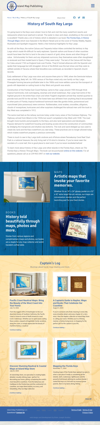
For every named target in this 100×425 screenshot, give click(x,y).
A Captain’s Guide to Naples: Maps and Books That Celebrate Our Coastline (70, 303)
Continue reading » (16, 330)
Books (11, 212)
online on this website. (73, 151)
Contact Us (20, 413)
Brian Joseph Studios (62, 417)
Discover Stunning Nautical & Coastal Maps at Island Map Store (28, 367)
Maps (58, 172)
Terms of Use (87, 410)
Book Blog (16, 18)
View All (88, 399)
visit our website (53, 154)
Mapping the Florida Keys (65, 366)
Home (9, 18)
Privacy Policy (87, 413)
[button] (74, 18)
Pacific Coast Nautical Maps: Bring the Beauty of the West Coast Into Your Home (27, 303)
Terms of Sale (76, 410)
